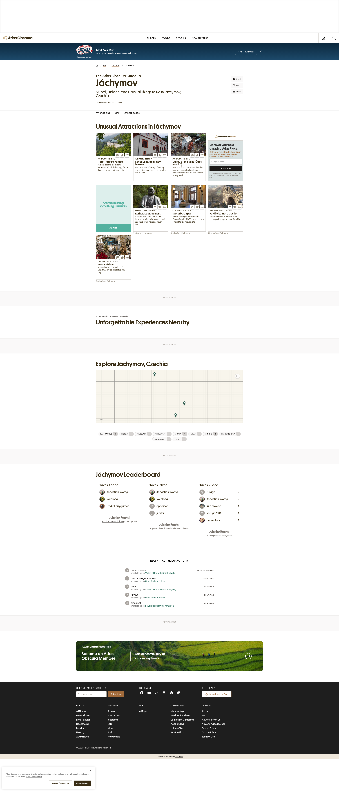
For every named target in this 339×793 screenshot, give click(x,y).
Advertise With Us (211, 720)
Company (207, 706)
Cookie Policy (209, 732)
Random (80, 728)
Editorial (113, 706)
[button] (117, 155)
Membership (177, 711)
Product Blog (177, 724)
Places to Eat (82, 724)
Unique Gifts (177, 728)
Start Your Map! (246, 52)
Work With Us (177, 732)
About (205, 711)
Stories (111, 711)
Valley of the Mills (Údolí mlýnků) (160, 573)
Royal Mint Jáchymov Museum (159, 606)
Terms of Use (208, 737)
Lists (110, 724)
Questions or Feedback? (169, 757)
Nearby (80, 732)
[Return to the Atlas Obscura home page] (18, 38)
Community (177, 706)
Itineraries (113, 720)
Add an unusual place (113, 521)
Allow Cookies (82, 783)
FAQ (204, 715)
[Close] (90, 770)
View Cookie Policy (34, 777)
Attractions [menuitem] (103, 113)
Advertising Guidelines (213, 724)
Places (80, 706)
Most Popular (83, 720)
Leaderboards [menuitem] (132, 113)
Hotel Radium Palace (155, 581)
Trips (142, 706)
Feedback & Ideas (180, 715)
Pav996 (135, 595)
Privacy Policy (226, 175)
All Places (81, 711)
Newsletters (114, 737)
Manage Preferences (60, 783)
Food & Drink (114, 715)
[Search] (334, 38)
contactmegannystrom (143, 578)
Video (111, 728)
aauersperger (138, 570)
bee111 (134, 586)
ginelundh (136, 603)
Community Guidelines (182, 720)
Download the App (218, 694)
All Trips (143, 711)
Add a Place (82, 737)
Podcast (112, 732)
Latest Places (83, 715)
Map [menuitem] (117, 113)
